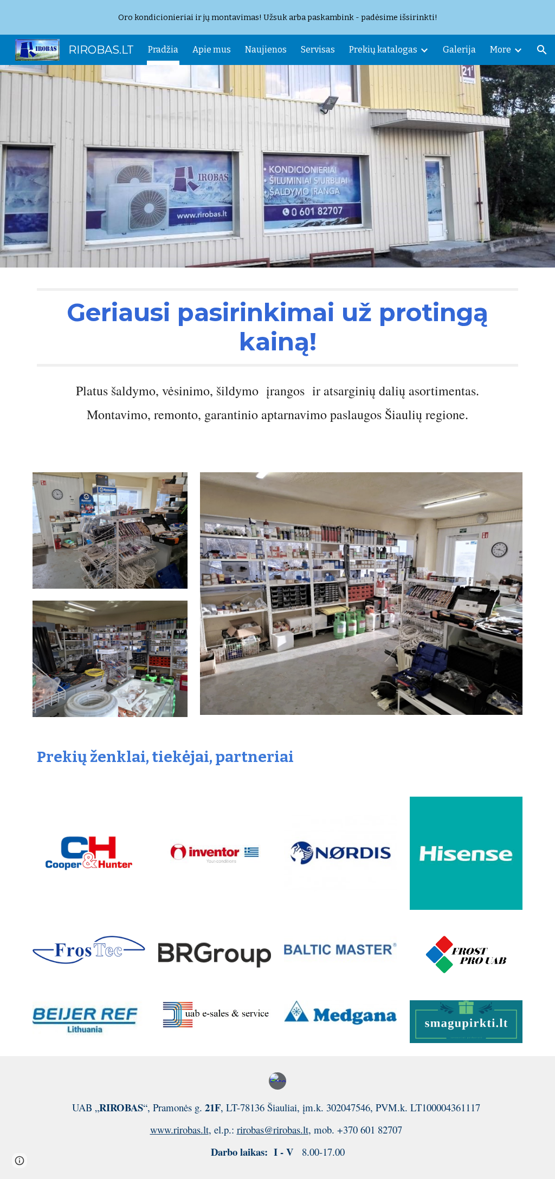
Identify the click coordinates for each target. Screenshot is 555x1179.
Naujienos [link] (266, 49)
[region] (277, 17)
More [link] (500, 49)
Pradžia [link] (163, 49)
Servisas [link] (318, 49)
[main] (278, 327)
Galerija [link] (459, 49)
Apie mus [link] (211, 49)
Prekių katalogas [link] (383, 49)
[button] (542, 50)
